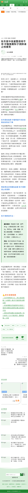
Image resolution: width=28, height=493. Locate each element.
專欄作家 (19, 486)
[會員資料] (24, 2)
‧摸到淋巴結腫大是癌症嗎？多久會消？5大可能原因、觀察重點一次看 (14, 315)
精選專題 (18, 484)
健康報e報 (15, 477)
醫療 (12, 5)
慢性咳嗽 (23, 128)
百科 (17, 5)
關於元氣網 (5, 484)
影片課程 (4, 391)
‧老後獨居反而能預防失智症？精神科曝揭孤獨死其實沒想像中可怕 (14, 307)
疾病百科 (24, 484)
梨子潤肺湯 (10, 329)
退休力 (8, 486)
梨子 (16, 109)
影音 (21, 5)
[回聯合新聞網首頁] (2, 2)
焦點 (2, 5)
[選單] (26, 2)
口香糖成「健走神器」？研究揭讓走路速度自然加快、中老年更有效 (16, 12)
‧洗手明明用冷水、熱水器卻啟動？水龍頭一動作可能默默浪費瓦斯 (14, 300)
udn (2, 38)
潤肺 (7, 109)
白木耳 (24, 205)
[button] (26, 5)
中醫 (20, 99)
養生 (7, 5)
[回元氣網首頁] (6, 2)
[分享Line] (10, 8)
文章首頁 (13, 486)
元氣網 (5, 38)
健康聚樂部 (11, 484)
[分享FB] (3, 8)
